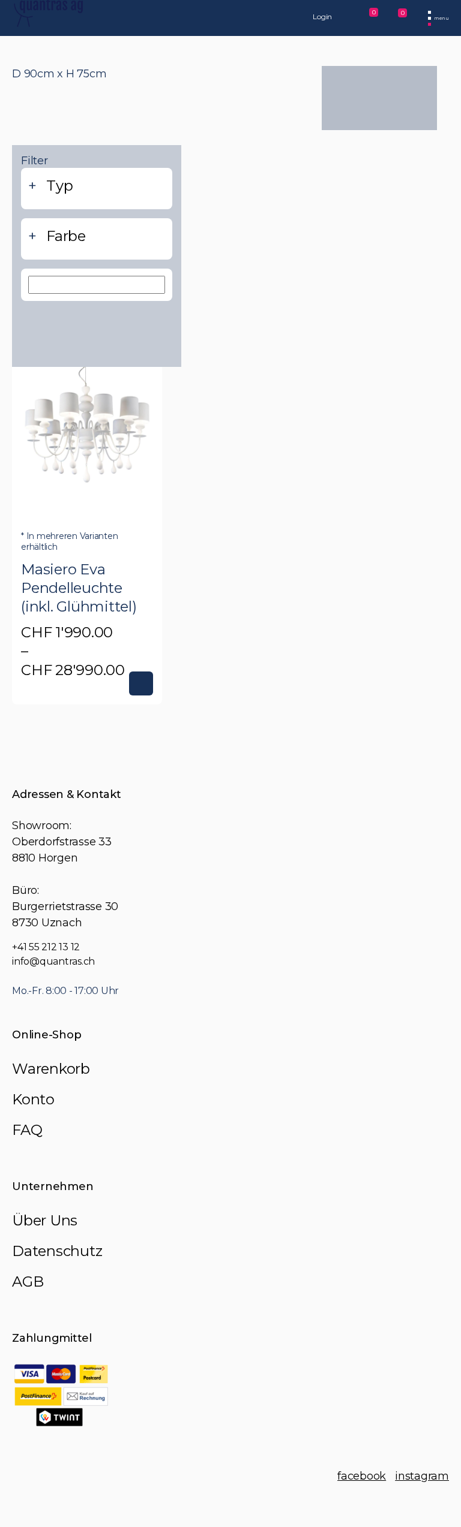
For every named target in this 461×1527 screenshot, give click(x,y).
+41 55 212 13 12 (46, 947)
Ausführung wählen (141, 683)
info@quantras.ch (53, 961)
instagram (422, 1476)
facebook (361, 1476)
